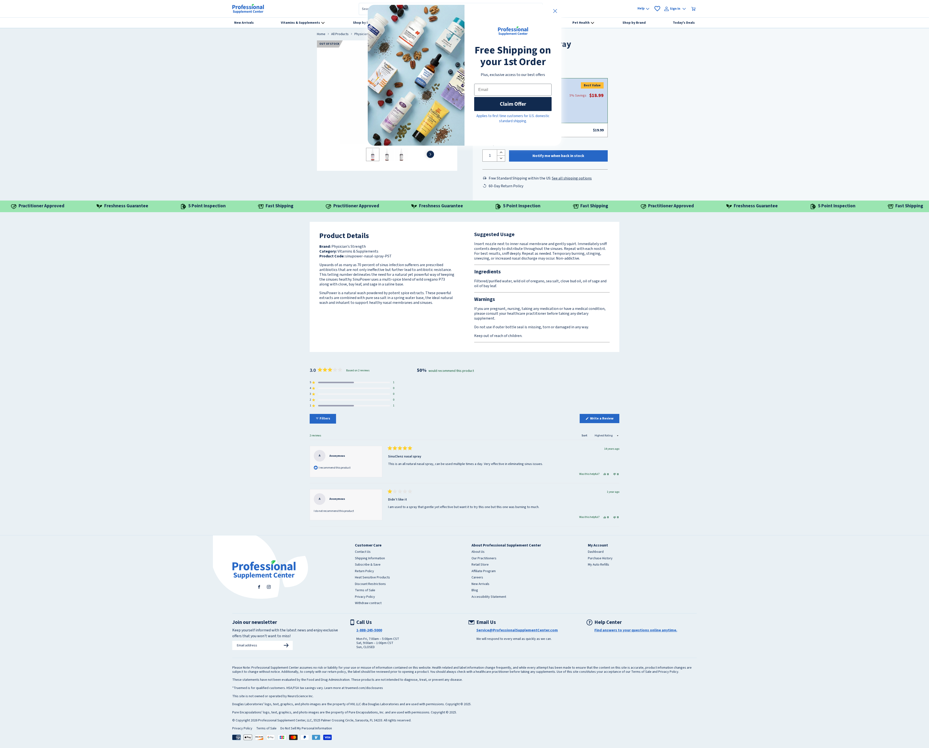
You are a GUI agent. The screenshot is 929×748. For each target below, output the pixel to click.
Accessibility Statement (489, 597)
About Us (478, 552)
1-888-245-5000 (369, 630)
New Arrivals (480, 584)
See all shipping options (572, 178)
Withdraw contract (368, 603)
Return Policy (364, 571)
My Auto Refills (598, 565)
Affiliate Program (484, 571)
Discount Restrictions (370, 584)
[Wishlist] (657, 9)
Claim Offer (513, 103)
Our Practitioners (484, 558)
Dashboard (596, 552)
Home (321, 34)
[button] (352, 382)
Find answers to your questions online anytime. (635, 630)
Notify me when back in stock (558, 155)
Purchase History (600, 558)
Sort (585, 436)
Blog (475, 590)
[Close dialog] (555, 11)
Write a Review (604, 419)
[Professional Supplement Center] (248, 9)
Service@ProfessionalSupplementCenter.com (517, 630)
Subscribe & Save (368, 565)
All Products (340, 34)
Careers (477, 578)
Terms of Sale (365, 590)
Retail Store (480, 565)
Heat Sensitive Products (372, 578)
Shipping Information (370, 558)
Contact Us (363, 552)
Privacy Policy (365, 597)
